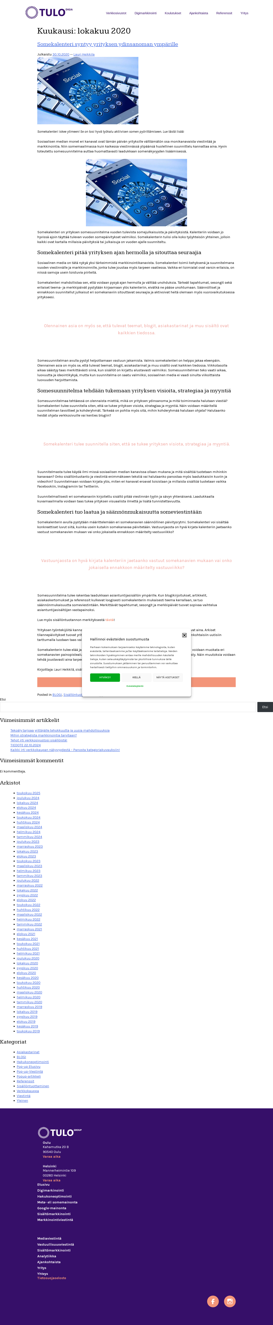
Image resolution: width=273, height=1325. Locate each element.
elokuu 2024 (26, 808)
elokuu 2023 (26, 856)
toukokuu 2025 (28, 793)
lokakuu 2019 (27, 1012)
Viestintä (23, 1096)
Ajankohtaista (198, 13)
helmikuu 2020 (28, 997)
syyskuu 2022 (27, 895)
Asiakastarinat (28, 1052)
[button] (184, 635)
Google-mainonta (51, 1208)
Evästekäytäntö (135, 686)
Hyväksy (105, 677)
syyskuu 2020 (27, 968)
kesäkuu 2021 (27, 939)
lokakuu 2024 (27, 803)
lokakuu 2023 (27, 851)
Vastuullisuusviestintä (55, 1244)
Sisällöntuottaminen (79, 695)
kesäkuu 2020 (28, 978)
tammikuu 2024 (29, 837)
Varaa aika (52, 1157)
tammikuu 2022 (29, 924)
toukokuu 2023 (28, 861)
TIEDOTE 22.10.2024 (25, 745)
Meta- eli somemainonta (57, 1202)
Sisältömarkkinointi (54, 1214)
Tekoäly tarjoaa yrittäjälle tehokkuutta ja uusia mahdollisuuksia (60, 730)
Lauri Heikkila (84, 54)
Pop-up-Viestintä (30, 1071)
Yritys (244, 13)
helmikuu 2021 (28, 953)
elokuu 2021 (26, 934)
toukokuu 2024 (28, 817)
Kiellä (137, 677)
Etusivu (43, 1185)
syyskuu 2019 (27, 1017)
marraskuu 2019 (29, 1007)
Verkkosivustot (116, 13)
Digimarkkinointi (146, 13)
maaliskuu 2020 (29, 992)
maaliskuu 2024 (29, 827)
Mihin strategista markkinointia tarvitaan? (43, 735)
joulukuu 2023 (28, 842)
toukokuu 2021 (28, 944)
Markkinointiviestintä (55, 1220)
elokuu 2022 (26, 900)
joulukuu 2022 (28, 880)
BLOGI (57, 695)
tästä (109, 620)
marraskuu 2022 (30, 885)
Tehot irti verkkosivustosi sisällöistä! (38, 740)
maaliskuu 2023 (29, 866)
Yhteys (42, 1274)
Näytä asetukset (167, 677)
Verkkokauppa (28, 1091)
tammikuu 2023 (29, 876)
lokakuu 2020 (27, 963)
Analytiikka (46, 1256)
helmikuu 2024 (28, 832)
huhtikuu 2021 (28, 949)
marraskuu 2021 (29, 929)
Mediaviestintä (49, 1238)
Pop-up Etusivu (28, 1067)
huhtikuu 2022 (28, 910)
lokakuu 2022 (27, 890)
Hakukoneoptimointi (33, 1062)
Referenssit (224, 13)
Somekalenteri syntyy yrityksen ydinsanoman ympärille (107, 44)
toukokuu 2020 (28, 983)
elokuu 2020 (26, 973)
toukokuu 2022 (28, 905)
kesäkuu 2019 (27, 1026)
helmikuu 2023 (28, 871)
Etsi (3, 699)
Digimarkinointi (50, 1190)
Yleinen (22, 1101)
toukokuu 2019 (28, 1031)
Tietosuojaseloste (51, 1278)
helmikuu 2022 (28, 919)
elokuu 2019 (26, 1021)
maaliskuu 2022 (29, 914)
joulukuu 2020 (28, 958)
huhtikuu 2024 (28, 822)
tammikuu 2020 (29, 1002)
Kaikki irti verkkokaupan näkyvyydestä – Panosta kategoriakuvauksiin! (65, 750)
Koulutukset (173, 13)
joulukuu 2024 (28, 798)
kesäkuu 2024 (28, 812)
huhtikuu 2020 (28, 987)
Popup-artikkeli (29, 1076)
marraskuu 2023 (30, 846)
